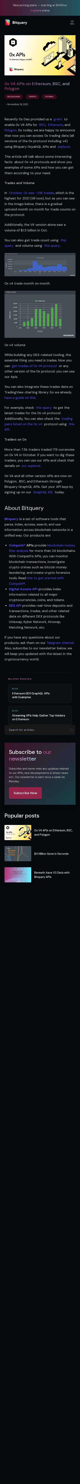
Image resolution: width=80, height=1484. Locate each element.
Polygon (10, 130)
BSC (42, 125)
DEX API (15, 605)
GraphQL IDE (43, 492)
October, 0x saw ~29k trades (31, 193)
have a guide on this (20, 397)
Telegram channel (60, 643)
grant (58, 119)
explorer (63, 146)
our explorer (31, 466)
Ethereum (55, 125)
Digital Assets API (23, 589)
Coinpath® (17, 545)
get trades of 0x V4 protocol (34, 366)
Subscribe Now (25, 793)
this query (52, 245)
